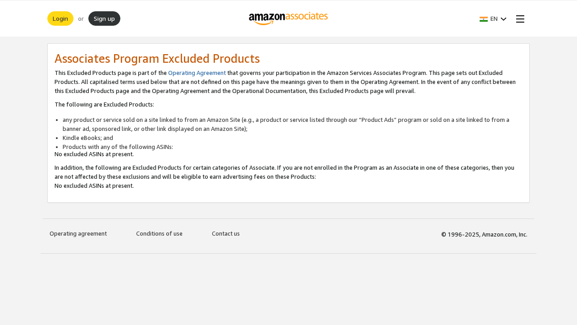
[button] (493, 18)
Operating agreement (78, 233)
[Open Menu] (518, 18)
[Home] (288, 18)
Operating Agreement (197, 72)
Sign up (104, 18)
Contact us (226, 233)
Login (60, 18)
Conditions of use (159, 233)
